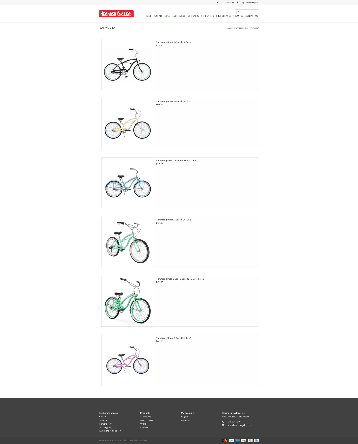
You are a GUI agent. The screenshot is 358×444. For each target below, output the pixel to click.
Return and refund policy (110, 430)
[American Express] (237, 440)
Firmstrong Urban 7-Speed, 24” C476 (173, 219)
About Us (238, 16)
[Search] (239, 11)
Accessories (179, 16)
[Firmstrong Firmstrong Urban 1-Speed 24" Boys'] (128, 64)
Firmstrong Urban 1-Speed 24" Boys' (173, 42)
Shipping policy (106, 427)
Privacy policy (105, 423)
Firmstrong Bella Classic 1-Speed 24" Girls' (176, 160)
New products (146, 420)
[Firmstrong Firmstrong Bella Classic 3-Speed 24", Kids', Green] (128, 301)
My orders (185, 420)
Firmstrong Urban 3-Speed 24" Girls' (173, 338)
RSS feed (144, 427)
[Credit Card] (256, 440)
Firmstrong (243, 28)
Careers (102, 416)
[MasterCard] (225, 440)
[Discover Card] (243, 440)
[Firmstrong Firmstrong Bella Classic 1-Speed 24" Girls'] (128, 183)
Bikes (167, 16)
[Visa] (231, 440)
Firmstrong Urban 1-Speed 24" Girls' (173, 101)
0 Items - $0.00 (228, 2)
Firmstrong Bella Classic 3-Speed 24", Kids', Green (180, 279)
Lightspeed (143, 440)
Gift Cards (193, 16)
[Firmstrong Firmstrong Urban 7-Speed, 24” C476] (128, 242)
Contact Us (251, 16)
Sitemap (103, 420)
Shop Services (223, 16)
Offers (143, 423)
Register (185, 416)
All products (145, 416)
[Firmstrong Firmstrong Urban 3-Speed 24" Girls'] (128, 360)
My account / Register (250, 2)
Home (148, 16)
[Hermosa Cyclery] (116, 13)
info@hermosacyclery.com (240, 425)
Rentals (158, 16)
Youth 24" (254, 28)
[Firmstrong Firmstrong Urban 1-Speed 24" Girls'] (128, 123)
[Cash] (250, 440)
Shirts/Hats (207, 16)
